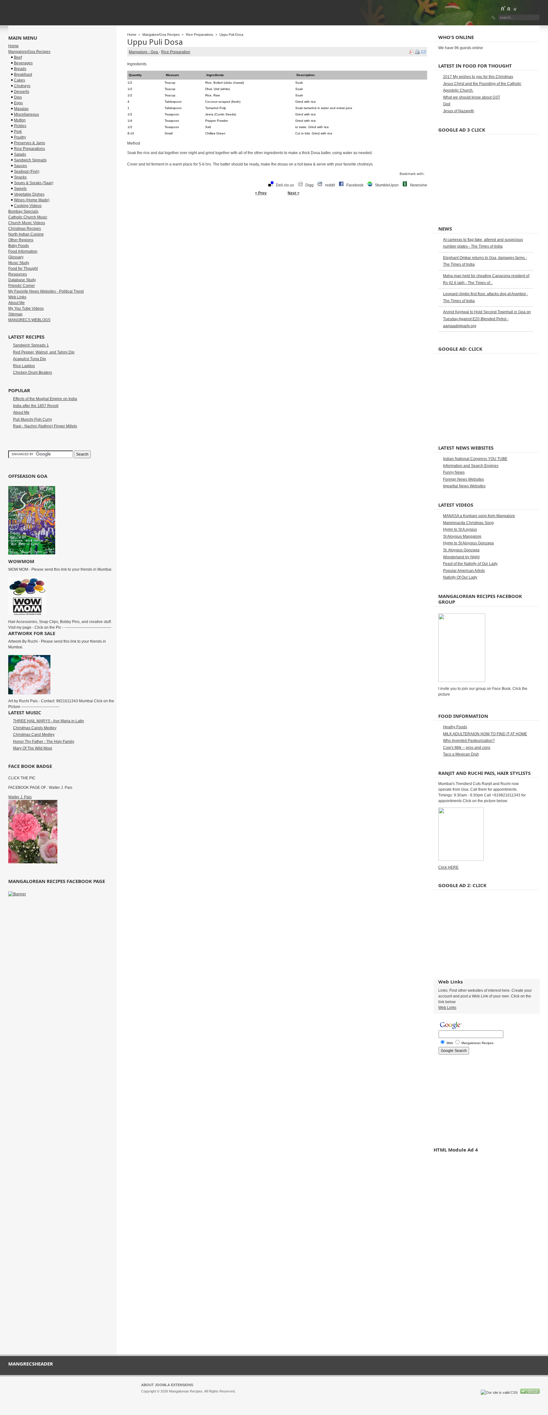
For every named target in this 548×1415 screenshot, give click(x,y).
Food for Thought (23, 268)
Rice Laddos (24, 366)
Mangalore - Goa (144, 52)
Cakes (19, 80)
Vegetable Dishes (29, 194)
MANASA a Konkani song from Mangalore (479, 516)
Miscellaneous (26, 114)
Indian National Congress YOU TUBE (475, 459)
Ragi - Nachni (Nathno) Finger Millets (45, 426)
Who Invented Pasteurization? (469, 740)
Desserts (21, 91)
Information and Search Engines (471, 466)
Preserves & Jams (29, 143)
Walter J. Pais (20, 797)
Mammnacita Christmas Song (468, 523)
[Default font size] (509, 8)
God (446, 104)
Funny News (454, 472)
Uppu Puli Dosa (155, 41)
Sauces (20, 166)
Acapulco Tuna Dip (29, 359)
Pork (18, 131)
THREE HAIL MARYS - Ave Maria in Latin (48, 721)
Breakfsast (23, 74)
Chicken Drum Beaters (32, 372)
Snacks (20, 177)
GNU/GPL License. (225, 1397)
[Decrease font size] (515, 8)
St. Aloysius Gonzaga (461, 550)
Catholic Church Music (27, 217)
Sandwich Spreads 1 (31, 345)
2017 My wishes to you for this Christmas (478, 77)
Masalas (21, 109)
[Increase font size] (503, 8)
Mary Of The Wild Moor (32, 748)
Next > (293, 193)
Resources (17, 274)
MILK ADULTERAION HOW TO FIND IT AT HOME (485, 734)
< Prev (261, 193)
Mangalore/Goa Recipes (161, 34)
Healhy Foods (455, 727)
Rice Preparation (175, 52)
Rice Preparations (199, 34)
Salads (20, 154)
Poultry (20, 137)
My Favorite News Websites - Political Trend (46, 291)
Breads (20, 69)
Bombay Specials (23, 211)
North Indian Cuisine (26, 234)
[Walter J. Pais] (32, 862)
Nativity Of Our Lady (460, 577)
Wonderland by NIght (461, 557)
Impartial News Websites (464, 486)
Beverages (23, 63)
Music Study (18, 263)
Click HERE (448, 867)
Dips (18, 97)
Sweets (20, 188)
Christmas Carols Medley (34, 728)
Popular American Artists (464, 570)
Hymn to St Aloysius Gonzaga (468, 543)
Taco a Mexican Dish (461, 754)
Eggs (18, 103)
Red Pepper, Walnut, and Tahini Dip (44, 352)
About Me (16, 303)
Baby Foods (18, 245)
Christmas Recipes (24, 228)
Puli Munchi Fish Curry (32, 419)
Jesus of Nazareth (458, 111)
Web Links (17, 297)
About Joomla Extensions (167, 1385)
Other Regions (20, 240)
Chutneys (22, 86)
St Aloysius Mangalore (462, 536)
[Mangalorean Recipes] (43, 12)
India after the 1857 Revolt (35, 406)
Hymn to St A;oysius (460, 529)
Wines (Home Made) (31, 200)
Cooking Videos (28, 206)
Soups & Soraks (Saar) (33, 183)
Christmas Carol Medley (34, 734)
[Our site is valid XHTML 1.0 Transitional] (530, 1392)
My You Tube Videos (26, 308)
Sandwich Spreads (30, 160)
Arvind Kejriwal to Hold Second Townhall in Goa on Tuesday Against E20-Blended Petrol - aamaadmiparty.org (487, 319)
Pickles (20, 126)
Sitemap (15, 314)
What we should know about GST (471, 97)
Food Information (22, 251)
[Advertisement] (277, 218)
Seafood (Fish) (26, 171)
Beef (18, 57)
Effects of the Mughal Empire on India (45, 399)
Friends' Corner (21, 285)
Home (131, 34)
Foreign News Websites (463, 479)
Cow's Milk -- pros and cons (466, 747)
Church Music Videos (26, 223)
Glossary (15, 257)
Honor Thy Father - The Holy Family (43, 741)
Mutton (20, 120)
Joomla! (147, 1397)
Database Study (22, 280)
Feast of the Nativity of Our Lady (470, 563)
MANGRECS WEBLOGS (29, 320)
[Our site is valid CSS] (500, 1392)
